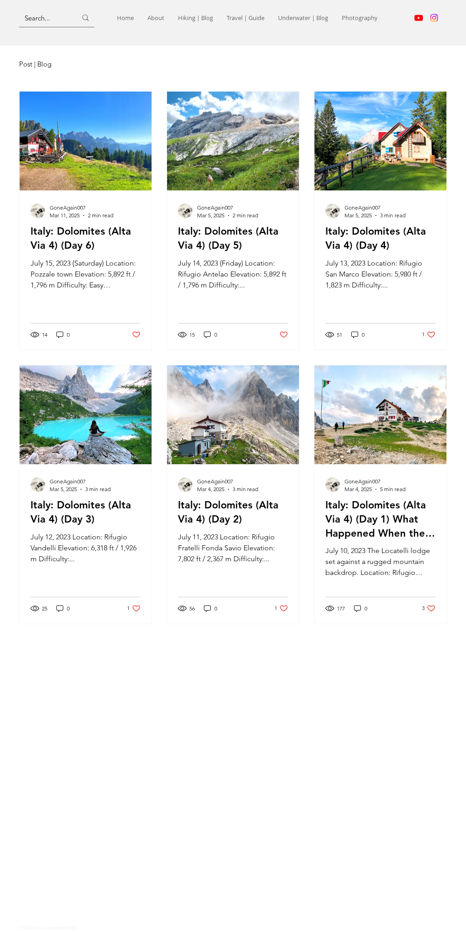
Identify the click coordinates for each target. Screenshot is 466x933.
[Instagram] (434, 18)
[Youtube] (419, 18)
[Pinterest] (349, 927)
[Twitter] (361, 927)
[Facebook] (324, 927)
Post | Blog (35, 64)
